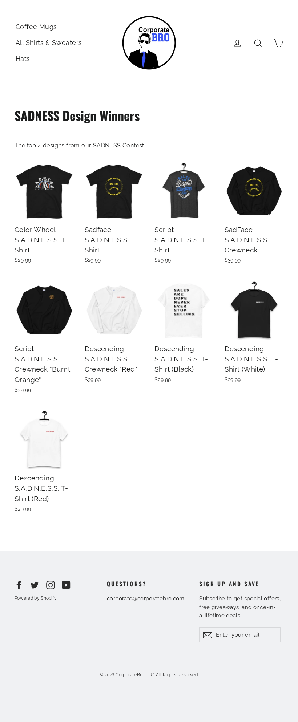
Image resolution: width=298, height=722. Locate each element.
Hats (23, 58)
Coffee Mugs (36, 27)
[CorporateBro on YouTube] (66, 585)
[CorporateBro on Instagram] (50, 585)
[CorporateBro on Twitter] (34, 585)
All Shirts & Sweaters (49, 42)
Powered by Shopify (36, 598)
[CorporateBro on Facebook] (19, 585)
